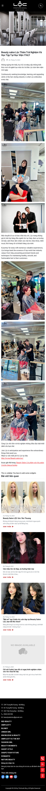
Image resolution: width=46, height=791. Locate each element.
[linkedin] (15, 776)
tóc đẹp (7, 465)
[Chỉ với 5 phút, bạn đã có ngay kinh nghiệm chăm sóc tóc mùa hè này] (23, 650)
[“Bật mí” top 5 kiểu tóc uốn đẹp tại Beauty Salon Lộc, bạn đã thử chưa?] (23, 598)
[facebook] (3, 776)
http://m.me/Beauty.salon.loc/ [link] (12, 458)
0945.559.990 (8, 714)
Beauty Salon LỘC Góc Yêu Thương (17, 518)
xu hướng (13, 465)
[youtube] (11, 776)
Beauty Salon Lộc (22, 463)
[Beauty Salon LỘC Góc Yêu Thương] (23, 497)
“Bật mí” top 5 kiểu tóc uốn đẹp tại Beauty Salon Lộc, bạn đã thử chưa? (22, 620)
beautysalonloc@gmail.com (13, 717)
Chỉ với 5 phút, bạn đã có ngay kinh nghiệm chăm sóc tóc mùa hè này (22, 670)
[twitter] (7, 776)
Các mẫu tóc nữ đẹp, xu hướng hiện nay (18, 569)
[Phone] (42, 758)
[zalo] (42, 764)
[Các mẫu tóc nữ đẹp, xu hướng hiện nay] (23, 548)
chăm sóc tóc (35, 463)
